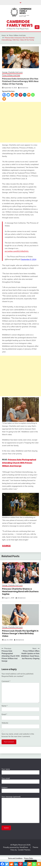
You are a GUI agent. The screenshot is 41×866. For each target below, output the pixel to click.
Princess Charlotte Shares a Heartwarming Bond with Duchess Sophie (20, 591)
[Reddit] (12, 95)
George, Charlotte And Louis (12, 72)
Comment (6, 681)
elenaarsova (24, 88)
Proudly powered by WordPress (16, 847)
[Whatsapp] (33, 95)
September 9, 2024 (28, 259)
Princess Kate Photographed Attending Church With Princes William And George (19, 462)
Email (4, 714)
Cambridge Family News (20, 23)
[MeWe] (24, 95)
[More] (4, 99)
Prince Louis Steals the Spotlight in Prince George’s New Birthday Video (20, 633)
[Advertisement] (20, 122)
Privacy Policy (28, 858)
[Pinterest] (20, 95)
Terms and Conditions (15, 858)
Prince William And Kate (11, 75)
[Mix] (29, 95)
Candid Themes (24, 850)
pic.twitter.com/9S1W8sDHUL (17, 251)
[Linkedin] (16, 95)
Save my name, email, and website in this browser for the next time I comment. (18, 735)
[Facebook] (4, 95)
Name (4, 706)
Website (5, 723)
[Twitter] (8, 95)
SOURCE (6, 545)
